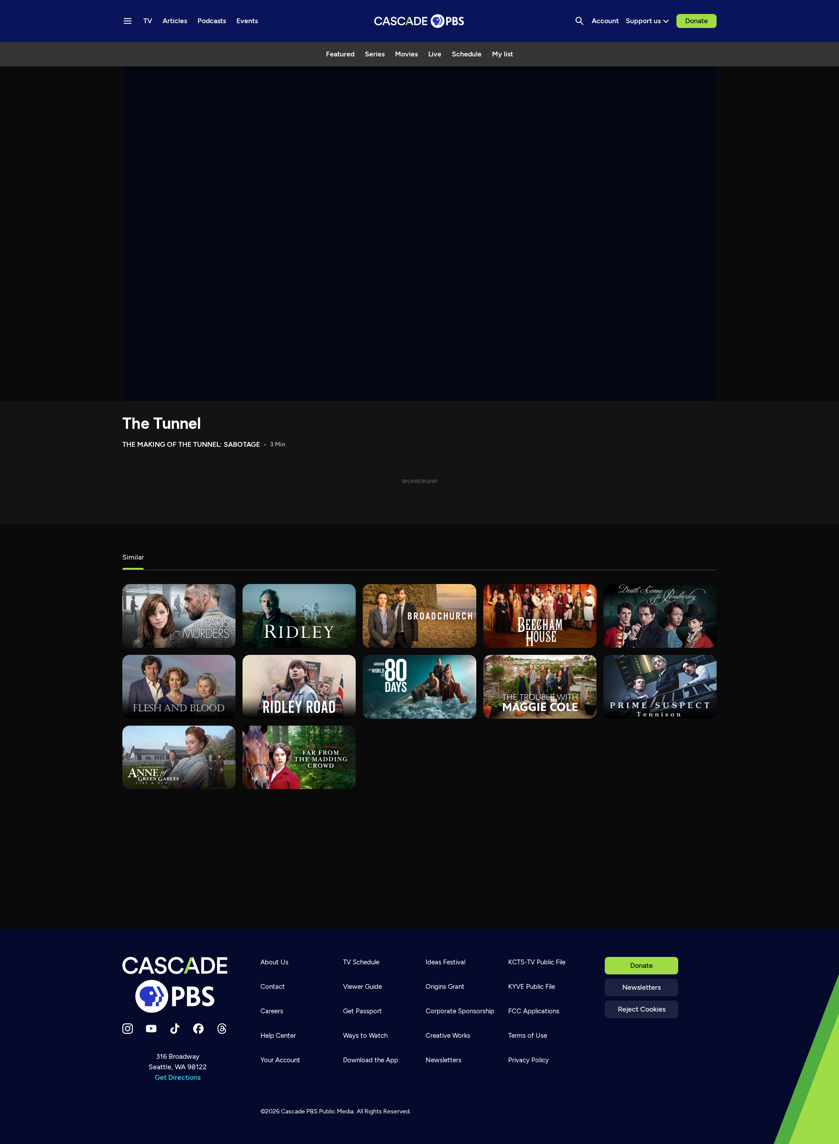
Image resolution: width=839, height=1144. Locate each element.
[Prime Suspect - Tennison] (660, 687)
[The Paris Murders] (179, 616)
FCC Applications (533, 1011)
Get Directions (178, 1077)
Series (375, 54)
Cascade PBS (299, 1111)
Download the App (370, 1060)
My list (502, 54)
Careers (271, 1011)
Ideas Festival (445, 962)
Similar (133, 557)
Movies (406, 54)
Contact (272, 987)
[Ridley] (299, 616)
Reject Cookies (642, 1009)
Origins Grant (445, 987)
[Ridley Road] (299, 687)
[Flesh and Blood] (179, 687)
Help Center (278, 1036)
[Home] (177, 985)
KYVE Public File (531, 987)
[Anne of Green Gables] (179, 757)
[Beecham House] (539, 616)
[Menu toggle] (127, 21)
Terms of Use (527, 1036)
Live (434, 54)
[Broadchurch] (419, 616)
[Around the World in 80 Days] (419, 687)
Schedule (467, 54)
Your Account (280, 1060)
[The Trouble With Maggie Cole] (539, 687)
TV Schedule (361, 962)
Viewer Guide (362, 987)
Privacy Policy (528, 1060)
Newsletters (641, 987)
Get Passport (362, 1011)
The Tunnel (161, 423)
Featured (340, 54)
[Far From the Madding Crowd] (299, 757)
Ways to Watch (365, 1036)
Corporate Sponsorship (460, 1011)
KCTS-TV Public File (536, 962)
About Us (274, 962)
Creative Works (448, 1036)
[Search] (579, 21)
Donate (696, 21)
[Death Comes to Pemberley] (660, 616)
